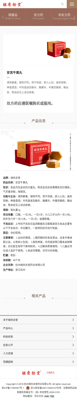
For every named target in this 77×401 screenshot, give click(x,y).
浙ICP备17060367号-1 (13, 387)
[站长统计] (49, 396)
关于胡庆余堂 (10, 319)
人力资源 (8, 353)
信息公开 (8, 345)
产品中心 (8, 328)
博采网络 (38, 396)
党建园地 (8, 361)
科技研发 (8, 336)
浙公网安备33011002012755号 (46, 387)
